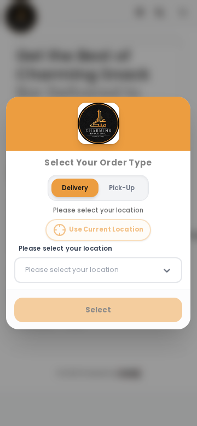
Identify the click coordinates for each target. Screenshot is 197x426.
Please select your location (66, 249)
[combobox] (26, 269)
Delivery (75, 187)
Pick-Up (122, 187)
